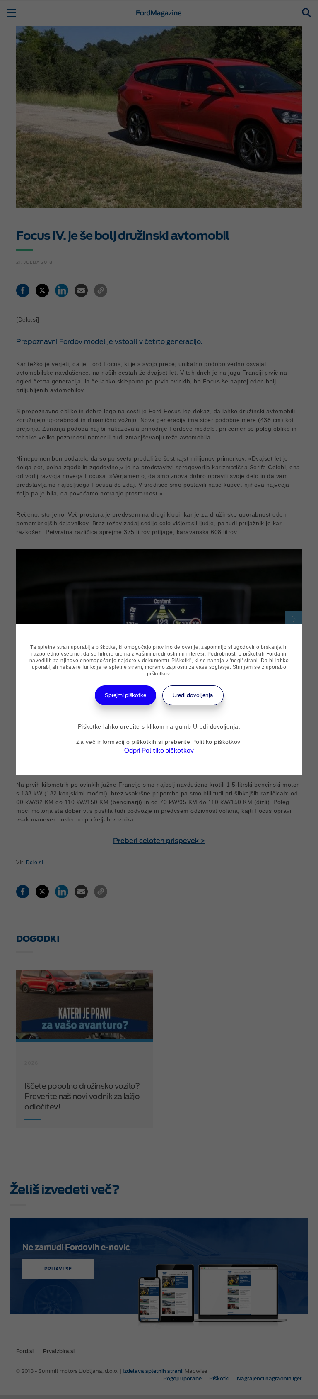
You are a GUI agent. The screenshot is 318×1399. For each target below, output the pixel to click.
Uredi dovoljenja (193, 695)
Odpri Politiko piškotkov (159, 750)
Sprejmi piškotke (125, 695)
